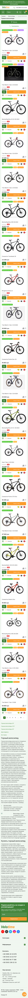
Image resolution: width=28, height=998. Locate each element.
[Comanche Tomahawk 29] (14, 245)
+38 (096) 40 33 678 (21, 7)
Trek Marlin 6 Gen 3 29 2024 (10, 153)
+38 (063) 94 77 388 (9, 959)
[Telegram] (10, 931)
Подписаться (14, 918)
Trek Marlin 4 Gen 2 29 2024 (10, 85)
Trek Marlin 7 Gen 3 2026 (9, 702)
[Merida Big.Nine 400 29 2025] (14, 622)
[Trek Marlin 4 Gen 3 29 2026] (14, 313)
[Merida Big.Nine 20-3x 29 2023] (14, 416)
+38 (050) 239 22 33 (9, 962)
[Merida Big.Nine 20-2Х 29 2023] (14, 107)
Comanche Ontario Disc (8, 599)
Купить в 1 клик (16, 57)
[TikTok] (6, 931)
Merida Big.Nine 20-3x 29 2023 (10, 428)
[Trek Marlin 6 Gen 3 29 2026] (14, 519)
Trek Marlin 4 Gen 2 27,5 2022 (10, 668)
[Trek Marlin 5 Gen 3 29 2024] (14, 39)
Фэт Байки (4, 735)
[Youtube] (2, 931)
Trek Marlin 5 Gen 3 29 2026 (10, 393)
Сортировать (15, 26)
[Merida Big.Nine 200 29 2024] (14, 210)
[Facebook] (18, 931)
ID (6, 995)
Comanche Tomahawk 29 (9, 256)
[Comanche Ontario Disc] (14, 588)
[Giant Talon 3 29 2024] (14, 450)
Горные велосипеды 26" (7, 729)
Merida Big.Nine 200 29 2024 (10, 222)
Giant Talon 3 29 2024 (8, 462)
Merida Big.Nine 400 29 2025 (10, 633)
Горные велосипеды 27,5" (8, 726)
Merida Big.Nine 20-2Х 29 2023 (10, 119)
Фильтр (15, 22)
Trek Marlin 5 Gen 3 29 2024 (10, 50)
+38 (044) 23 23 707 (9, 957)
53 (21, 717)
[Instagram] (14, 931)
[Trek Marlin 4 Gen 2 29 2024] (14, 73)
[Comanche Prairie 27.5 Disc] (14, 485)
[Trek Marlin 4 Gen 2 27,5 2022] (14, 656)
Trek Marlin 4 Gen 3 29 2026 (10, 325)
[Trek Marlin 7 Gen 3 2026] (14, 691)
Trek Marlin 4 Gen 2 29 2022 (10, 188)
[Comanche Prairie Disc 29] (14, 348)
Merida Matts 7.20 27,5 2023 (9, 565)
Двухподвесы (4, 732)
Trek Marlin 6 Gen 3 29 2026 (10, 531)
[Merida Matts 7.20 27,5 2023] (14, 553)
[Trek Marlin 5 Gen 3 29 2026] (14, 382)
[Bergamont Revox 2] (14, 279)
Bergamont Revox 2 (7, 290)
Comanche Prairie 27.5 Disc (9, 496)
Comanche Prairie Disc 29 (9, 359)
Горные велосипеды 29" (7, 723)
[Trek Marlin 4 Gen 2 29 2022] (14, 176)
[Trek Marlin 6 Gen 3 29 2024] (14, 142)
